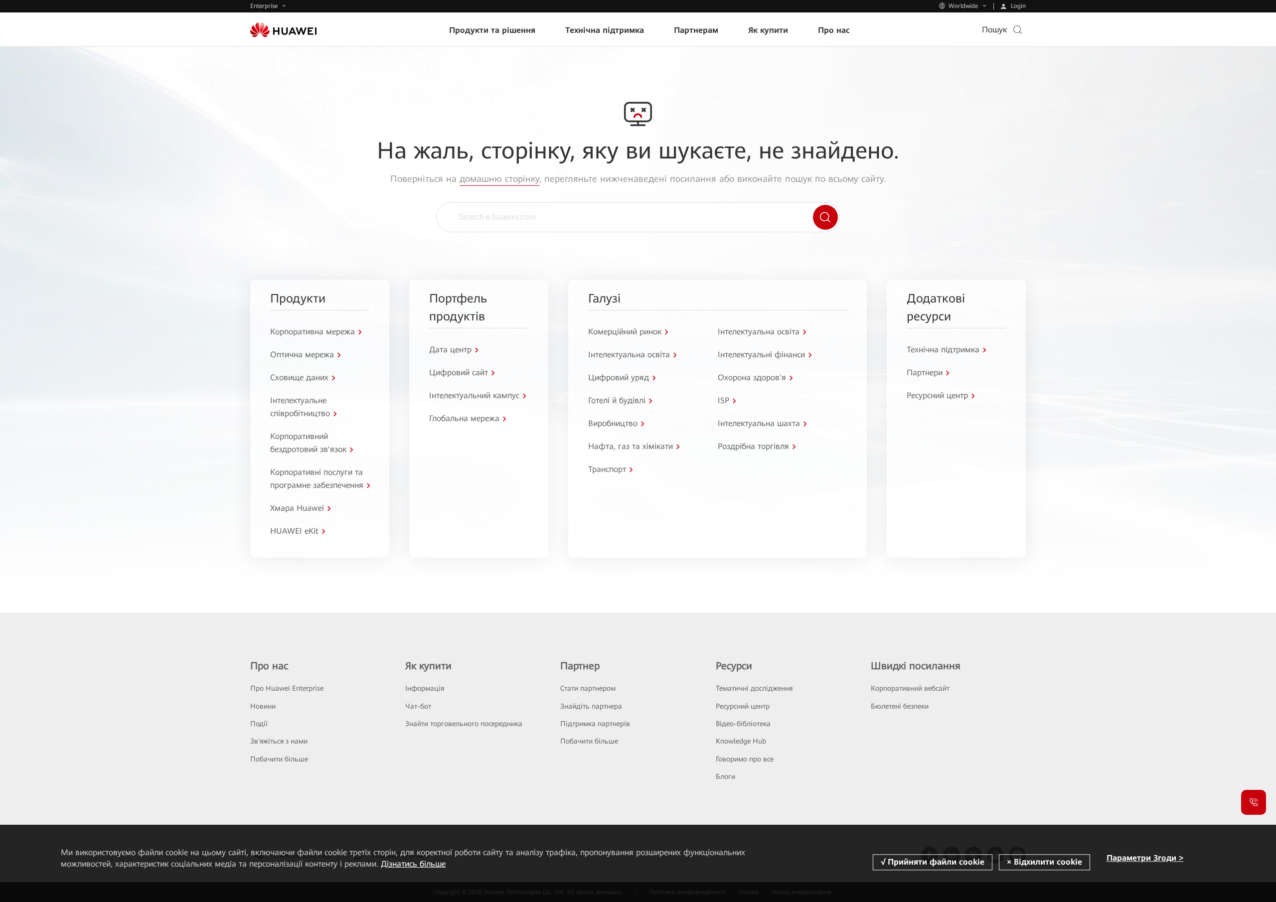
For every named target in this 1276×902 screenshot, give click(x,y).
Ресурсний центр (743, 706)
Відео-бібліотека (743, 724)
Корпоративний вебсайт (910, 688)
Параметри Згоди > (1145, 858)
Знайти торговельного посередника (463, 724)
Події (259, 724)
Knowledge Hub (741, 741)
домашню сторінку (499, 178)
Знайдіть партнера (591, 706)
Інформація (424, 688)
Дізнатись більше (413, 864)
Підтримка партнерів (595, 724)
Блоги (725, 776)
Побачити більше (279, 759)
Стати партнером (588, 688)
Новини (263, 706)
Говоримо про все (745, 759)
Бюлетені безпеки (900, 706)
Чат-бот (418, 706)
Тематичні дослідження (754, 688)
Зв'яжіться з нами (279, 741)
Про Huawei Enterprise (286, 688)
